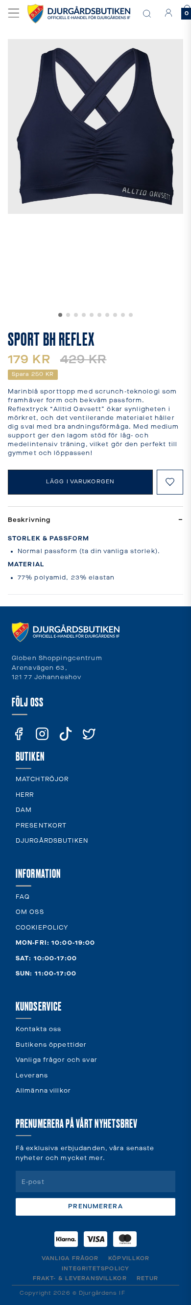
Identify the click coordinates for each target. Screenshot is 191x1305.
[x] (89, 734)
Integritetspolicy (95, 1268)
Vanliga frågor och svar (56, 1060)
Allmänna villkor (43, 1091)
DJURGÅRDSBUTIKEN (52, 841)
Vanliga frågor (70, 1258)
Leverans (32, 1075)
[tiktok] (65, 734)
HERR (25, 795)
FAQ (23, 897)
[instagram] (42, 734)
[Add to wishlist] (170, 482)
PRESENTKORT (41, 825)
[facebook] (18, 734)
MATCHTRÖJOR (42, 779)
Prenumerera (95, 1206)
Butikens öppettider (51, 1045)
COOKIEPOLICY (42, 928)
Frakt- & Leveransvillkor (80, 1278)
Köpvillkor (128, 1258)
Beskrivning (95, 520)
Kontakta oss (38, 1029)
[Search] (147, 13)
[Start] (79, 13)
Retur (148, 1278)
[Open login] (168, 13)
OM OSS (30, 912)
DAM (24, 810)
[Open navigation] (14, 13)
